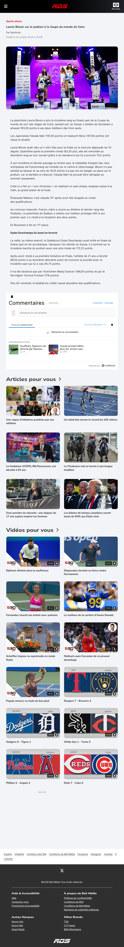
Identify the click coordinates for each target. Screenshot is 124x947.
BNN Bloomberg (72, 943)
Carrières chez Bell (36, 868)
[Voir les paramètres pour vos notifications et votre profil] (12, 296)
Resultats (116, 9)
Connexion (98, 303)
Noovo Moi (17, 940)
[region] (62, 341)
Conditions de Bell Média (62, 868)
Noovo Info (17, 936)
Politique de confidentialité (78, 912)
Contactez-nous (20, 916)
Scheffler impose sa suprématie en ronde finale (30, 672)
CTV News (69, 940)
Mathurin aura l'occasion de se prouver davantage (87, 672)
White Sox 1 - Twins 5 (77, 756)
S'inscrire (108, 303)
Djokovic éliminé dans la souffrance (27, 585)
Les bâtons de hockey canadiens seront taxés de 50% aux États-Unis (87, 529)
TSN (66, 936)
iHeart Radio (18, 943)
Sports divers (14, 21)
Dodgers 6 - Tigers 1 (18, 756)
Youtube (108, 868)
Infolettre (19, 868)
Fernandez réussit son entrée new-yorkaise (32, 629)
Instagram (96, 868)
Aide (14, 912)
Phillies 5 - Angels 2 (18, 797)
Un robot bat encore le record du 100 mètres (90, 434)
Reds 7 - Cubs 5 (73, 797)
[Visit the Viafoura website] (108, 380)
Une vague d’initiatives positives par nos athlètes (30, 436)
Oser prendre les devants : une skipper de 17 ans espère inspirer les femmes (31, 529)
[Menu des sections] (6, 6)
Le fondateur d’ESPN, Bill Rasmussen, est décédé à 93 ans (31, 482)
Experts (8, 868)
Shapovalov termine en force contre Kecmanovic (85, 586)
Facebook (83, 868)
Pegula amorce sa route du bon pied (27, 715)
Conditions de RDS (74, 916)
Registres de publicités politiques (81, 924)
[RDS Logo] (60, 6)
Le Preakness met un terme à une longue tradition (88, 482)
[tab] (22, 325)
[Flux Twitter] (62, 885)
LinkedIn (8, 873)
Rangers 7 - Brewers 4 (77, 715)
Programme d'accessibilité (25, 920)
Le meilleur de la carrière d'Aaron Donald (88, 629)
